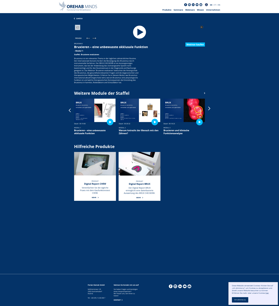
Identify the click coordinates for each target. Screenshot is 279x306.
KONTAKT (117, 300)
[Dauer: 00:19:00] (95, 110)
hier (267, 293)
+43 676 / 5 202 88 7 (98, 298)
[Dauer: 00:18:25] (184, 110)
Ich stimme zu (240, 300)
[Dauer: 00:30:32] (139, 110)
